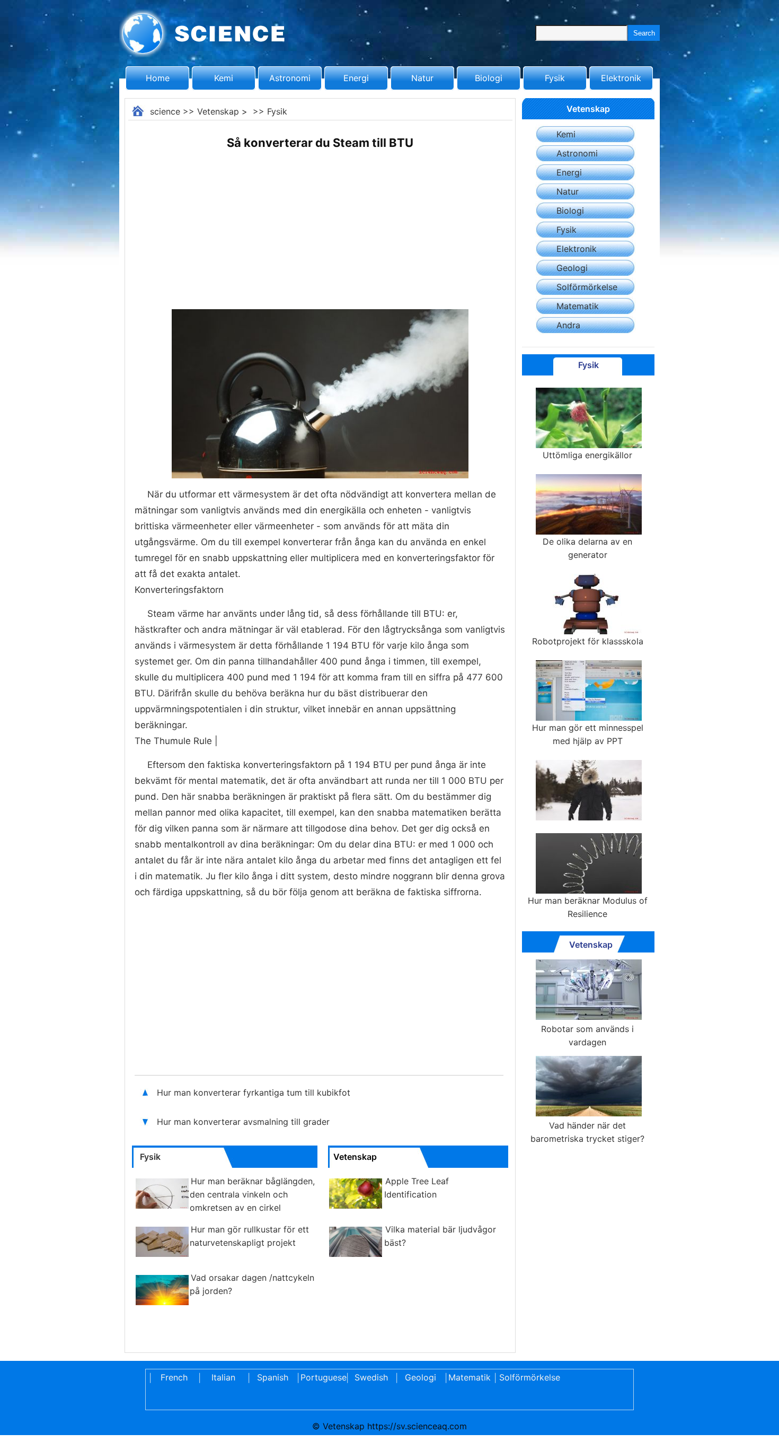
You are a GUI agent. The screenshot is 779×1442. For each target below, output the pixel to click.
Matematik (577, 306)
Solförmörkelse (586, 287)
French (174, 1377)
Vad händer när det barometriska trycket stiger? (587, 1132)
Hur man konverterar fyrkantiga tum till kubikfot (255, 1092)
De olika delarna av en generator (587, 548)
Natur (422, 78)
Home (158, 78)
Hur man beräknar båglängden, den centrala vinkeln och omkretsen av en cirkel (252, 1194)
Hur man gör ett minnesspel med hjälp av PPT (587, 734)
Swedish (371, 1377)
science (165, 111)
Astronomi (290, 78)
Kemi (223, 78)
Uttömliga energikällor (587, 455)
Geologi (572, 268)
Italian (223, 1377)
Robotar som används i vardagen (587, 1035)
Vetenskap (218, 111)
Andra (568, 325)
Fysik (555, 78)
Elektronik (621, 78)
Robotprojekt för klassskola (587, 641)
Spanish (272, 1377)
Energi (356, 78)
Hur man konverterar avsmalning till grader (243, 1121)
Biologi (488, 78)
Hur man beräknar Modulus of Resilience (588, 907)
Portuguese (321, 1377)
